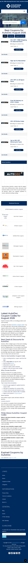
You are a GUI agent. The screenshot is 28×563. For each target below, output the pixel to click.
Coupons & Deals (6, 481)
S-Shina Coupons (18, 286)
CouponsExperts (18, 393)
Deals (11, 36)
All (5, 36)
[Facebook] (9, 553)
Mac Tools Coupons (18, 266)
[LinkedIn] (19, 553)
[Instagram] (17, 553)
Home (3, 475)
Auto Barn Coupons (18, 216)
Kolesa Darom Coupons (18, 276)
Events (3, 513)
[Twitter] (12, 553)
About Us (4, 502)
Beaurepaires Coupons (18, 256)
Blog (3, 510)
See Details (5, 54)
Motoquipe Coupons (18, 246)
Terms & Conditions (6, 496)
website (12, 363)
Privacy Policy (5, 493)
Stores (3, 478)
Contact (4, 499)
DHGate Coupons (18, 225)
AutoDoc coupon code (18, 325)
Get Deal (18, 49)
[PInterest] (14, 553)
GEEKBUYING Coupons (18, 235)
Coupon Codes (20, 36)
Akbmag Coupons (18, 306)
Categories (4, 484)
